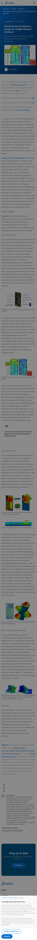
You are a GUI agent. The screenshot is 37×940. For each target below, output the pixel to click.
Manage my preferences (11, 931)
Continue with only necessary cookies (13, 897)
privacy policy (5, 924)
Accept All (7, 936)
